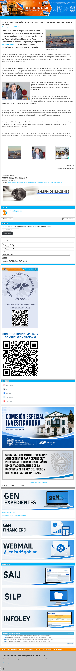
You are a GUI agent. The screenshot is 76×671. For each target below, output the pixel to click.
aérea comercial (12, 182)
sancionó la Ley (8, 44)
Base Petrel (40, 182)
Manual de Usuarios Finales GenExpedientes (14, 515)
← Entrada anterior (7, 218)
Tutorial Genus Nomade (8, 512)
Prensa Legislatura (7, 27)
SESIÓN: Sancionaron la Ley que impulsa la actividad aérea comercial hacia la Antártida (37, 23)
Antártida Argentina (22, 182)
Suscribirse (7, 233)
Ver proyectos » (70, 643)
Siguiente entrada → (68, 218)
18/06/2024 (16, 27)
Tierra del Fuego (58, 182)
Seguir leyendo (7, 663)
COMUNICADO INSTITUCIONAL (38, 482)
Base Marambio (32, 182)
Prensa (22, 27)
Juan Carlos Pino (48, 182)
